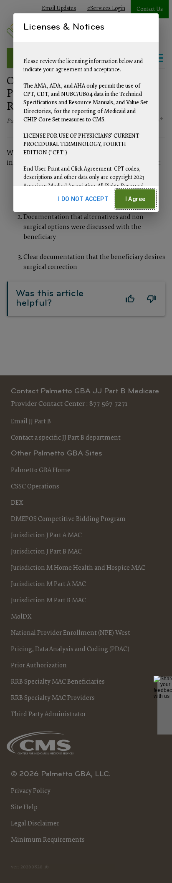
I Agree (135, 199)
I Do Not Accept (83, 199)
